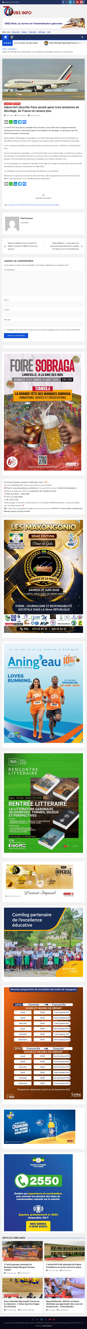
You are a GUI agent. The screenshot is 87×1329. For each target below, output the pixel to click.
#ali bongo (41, 32)
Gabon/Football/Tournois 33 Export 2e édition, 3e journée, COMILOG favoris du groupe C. (22, 246)
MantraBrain (47, 1326)
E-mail (7, 310)
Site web (7, 320)
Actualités (8, 103)
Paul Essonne (21, 115)
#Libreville (32, 32)
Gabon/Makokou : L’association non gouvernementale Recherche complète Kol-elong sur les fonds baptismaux (64, 246)
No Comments (35, 115)
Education (59, 1259)
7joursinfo (11, 205)
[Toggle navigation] (12, 37)
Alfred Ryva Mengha (27, 1310)
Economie (17, 103)
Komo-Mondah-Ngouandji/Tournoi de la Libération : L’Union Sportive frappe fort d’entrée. (21, 1304)
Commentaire (9, 270)
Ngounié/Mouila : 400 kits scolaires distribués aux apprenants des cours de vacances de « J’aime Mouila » (64, 1304)
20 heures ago (11, 1310)
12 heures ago (53, 1270)
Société (16, 1259)
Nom (6, 300)
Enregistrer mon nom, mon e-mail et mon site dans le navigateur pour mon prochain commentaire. (43, 330)
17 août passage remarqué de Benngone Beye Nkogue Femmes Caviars (19, 1267)
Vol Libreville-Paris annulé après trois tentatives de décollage (37, 205)
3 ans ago (9, 115)
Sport (16, 1295)
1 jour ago (51, 1310)
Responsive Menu (82, 2)
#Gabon (24, 32)
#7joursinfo (15, 32)
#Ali (48, 32)
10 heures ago (11, 1273)
